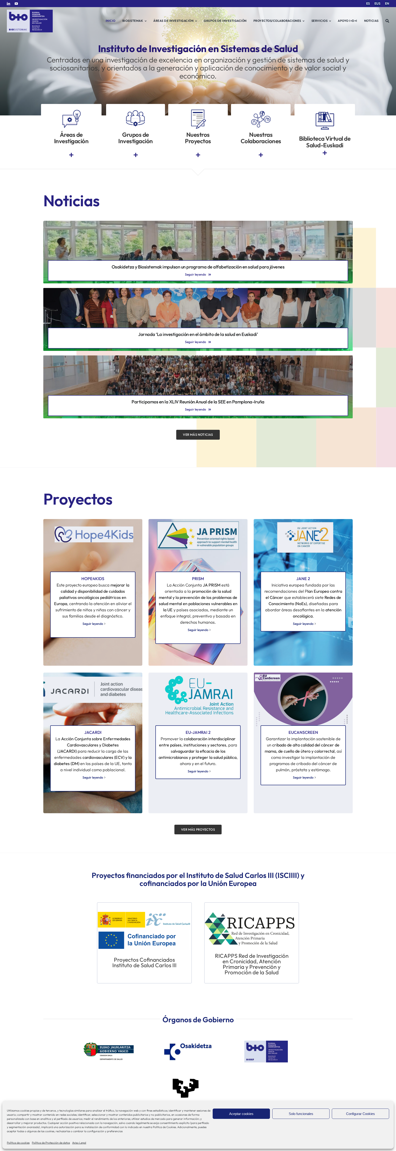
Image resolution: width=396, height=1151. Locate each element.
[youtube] (16, 3)
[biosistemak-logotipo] (30, 11)
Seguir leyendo (92, 624)
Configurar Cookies (360, 1114)
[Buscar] (387, 21)
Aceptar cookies (241, 1114)
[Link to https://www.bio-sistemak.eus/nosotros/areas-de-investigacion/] (71, 155)
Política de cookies (18, 1142)
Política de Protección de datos (51, 1142)
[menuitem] (368, 3)
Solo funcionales (301, 1114)
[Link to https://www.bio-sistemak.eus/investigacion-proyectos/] (198, 155)
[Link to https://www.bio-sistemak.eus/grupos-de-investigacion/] (136, 155)
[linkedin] (8, 3)
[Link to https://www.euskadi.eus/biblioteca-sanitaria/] (325, 153)
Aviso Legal (79, 1142)
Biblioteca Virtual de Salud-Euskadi (325, 142)
